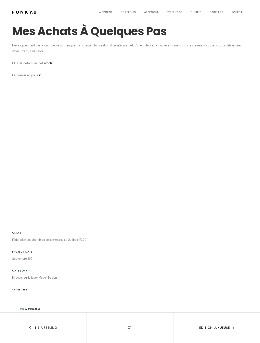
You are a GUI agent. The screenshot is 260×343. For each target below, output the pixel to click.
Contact (217, 12)
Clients (196, 12)
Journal (238, 12)
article (48, 63)
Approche (151, 12)
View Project (31, 309)
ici (40, 75)
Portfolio (128, 12)
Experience (174, 12)
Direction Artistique (24, 277)
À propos (106, 12)
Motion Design (48, 277)
